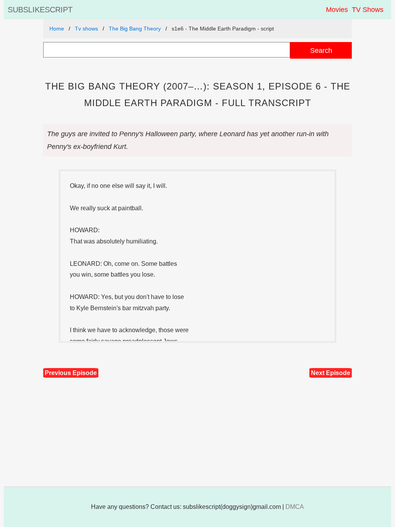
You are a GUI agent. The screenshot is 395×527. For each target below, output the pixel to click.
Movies (337, 10)
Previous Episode (71, 373)
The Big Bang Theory (135, 28)
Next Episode (330, 373)
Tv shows (86, 28)
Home (56, 28)
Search (321, 50)
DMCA (294, 506)
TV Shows (367, 10)
